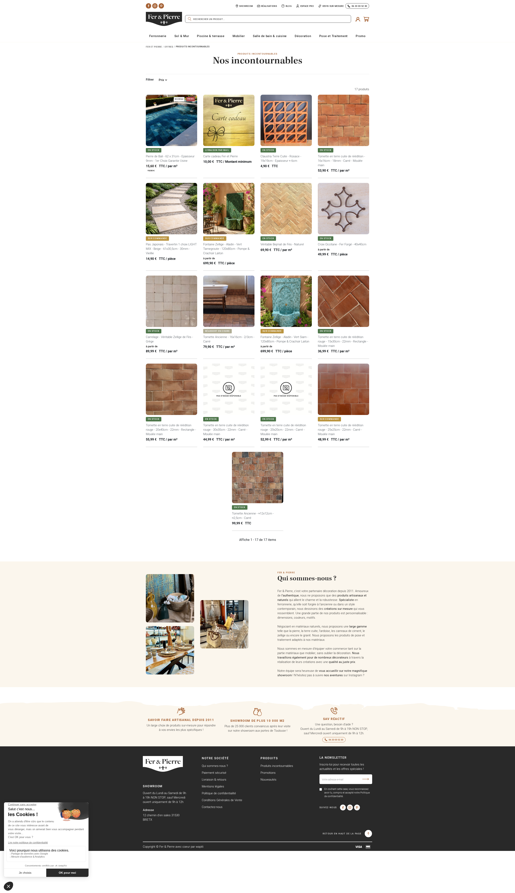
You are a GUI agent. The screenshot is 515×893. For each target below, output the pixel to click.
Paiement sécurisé (214, 773)
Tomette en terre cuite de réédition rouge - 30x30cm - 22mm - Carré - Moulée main (226, 429)
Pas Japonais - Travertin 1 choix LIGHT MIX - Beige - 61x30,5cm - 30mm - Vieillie (171, 248)
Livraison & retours (214, 779)
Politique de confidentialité (219, 793)
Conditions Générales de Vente (222, 800)
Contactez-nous (212, 807)
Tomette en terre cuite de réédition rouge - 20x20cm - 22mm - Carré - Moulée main (283, 429)
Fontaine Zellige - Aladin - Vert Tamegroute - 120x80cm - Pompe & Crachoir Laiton (226, 248)
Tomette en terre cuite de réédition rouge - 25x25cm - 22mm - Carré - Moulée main (340, 429)
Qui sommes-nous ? (215, 766)
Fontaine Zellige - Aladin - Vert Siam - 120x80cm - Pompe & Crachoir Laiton (285, 339)
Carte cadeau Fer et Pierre (220, 156)
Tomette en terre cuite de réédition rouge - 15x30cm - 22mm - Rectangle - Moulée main (343, 341)
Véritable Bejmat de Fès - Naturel (282, 244)
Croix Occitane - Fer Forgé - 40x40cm (342, 244)
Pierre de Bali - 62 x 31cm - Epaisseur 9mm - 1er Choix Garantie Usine (170, 158)
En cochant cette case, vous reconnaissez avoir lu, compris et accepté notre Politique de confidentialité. (347, 792)
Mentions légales (213, 786)
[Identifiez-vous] (358, 19)
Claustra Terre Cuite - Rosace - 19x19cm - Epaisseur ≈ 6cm (281, 158)
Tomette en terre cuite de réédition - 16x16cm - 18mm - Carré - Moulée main (341, 160)
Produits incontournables (277, 766)
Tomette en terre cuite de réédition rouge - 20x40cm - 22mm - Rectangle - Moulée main (171, 429)
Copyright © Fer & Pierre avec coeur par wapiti (173, 846)
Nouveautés (268, 779)
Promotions (268, 773)
